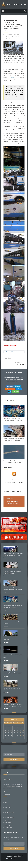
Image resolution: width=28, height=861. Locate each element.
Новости (17, 34)
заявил (12, 77)
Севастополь (8, 805)
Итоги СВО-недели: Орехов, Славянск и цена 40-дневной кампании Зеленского (14, 440)
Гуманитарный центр (9, 812)
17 (5, 733)
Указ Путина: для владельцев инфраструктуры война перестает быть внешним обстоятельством (13, 420)
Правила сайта (8, 820)
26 (11, 735)
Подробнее (6, 558)
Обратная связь (8, 827)
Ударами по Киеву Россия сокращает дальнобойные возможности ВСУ (14, 461)
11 (8, 730)
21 (17, 733)
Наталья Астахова (16, 36)
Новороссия (6, 36)
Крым (6, 802)
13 (14, 730)
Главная (6, 815)
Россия (6, 800)
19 (11, 733)
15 (20, 730)
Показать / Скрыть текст (12, 352)
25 (8, 735)
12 (11, 730)
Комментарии (8, 825)
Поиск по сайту (8, 822)
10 (5, 730)
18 (8, 733)
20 (14, 733)
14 (17, 730)
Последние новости (9, 817)
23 (23, 733)
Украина (7, 810)
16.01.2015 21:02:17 (8, 34)
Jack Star (6, 479)
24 (5, 735)
